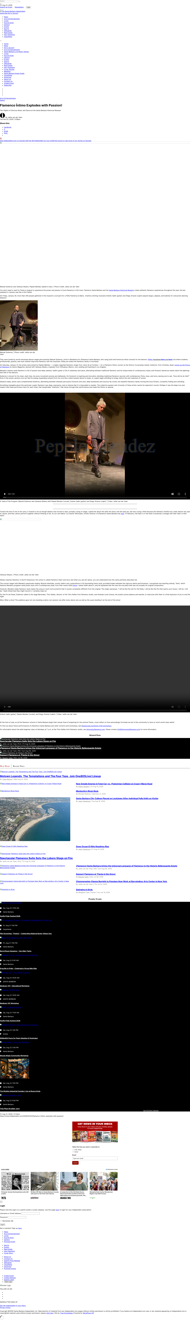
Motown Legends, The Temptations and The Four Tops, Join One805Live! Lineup (50, 776)
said (122, 514)
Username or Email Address (10, 1213)
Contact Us (8, 81)
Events (6, 27)
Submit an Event (6, 7)
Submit (75, 1163)
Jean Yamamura (84, 801)
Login (28, 7)
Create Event (9, 83)
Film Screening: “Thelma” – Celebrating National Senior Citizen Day (26, 934)
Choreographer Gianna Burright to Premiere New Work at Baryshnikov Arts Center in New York (121, 881)
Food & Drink (9, 23)
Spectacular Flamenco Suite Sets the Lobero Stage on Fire (28, 741)
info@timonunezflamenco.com (128, 729)
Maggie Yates (7, 758)
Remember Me (7, 1221)
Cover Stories (9, 69)
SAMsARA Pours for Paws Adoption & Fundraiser (19, 1038)
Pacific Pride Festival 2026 (10, 916)
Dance (2, 100)
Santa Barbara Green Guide (14, 73)
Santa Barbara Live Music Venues (16, 52)
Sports (6, 29)
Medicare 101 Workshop (9, 1003)
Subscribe (4, 13)
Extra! (76, 1152)
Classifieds (8, 37)
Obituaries (8, 31)
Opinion (7, 25)
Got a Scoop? (13, 13)
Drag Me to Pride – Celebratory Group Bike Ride (18, 968)
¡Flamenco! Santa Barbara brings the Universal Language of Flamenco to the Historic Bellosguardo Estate (50, 748)
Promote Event (9, 1242)
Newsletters (19, 7)
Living (6, 21)
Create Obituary (10, 1278)
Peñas (150, 359)
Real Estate (8, 33)
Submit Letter (9, 1280)
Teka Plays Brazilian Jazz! (10, 1109)
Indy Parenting (9, 35)
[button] (15, 1186)
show (75, 585)
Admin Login (8, 1282)
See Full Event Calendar (151, 1110)
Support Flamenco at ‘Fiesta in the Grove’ (20, 755)
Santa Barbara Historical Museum (121, 290)
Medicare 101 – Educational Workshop (14, 986)
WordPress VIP (88, 1313)
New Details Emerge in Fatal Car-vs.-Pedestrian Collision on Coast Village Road (114, 784)
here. (20, 1228)
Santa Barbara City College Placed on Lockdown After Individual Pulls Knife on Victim (117, 798)
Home (6, 44)
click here (49, 1313)
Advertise (7, 77)
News (6, 17)
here (57, 1210)
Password (3, 1217)
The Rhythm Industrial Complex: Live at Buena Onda (20, 1091)
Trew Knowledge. (66, 1313)
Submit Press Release (12, 1261)
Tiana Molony (7, 779)
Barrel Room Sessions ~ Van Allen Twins (15, 951)
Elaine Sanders (83, 787)
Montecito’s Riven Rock (87, 791)
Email (74, 1155)
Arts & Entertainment (12, 19)
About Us (7, 79)
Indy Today (78, 1149)
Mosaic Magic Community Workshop (14, 1056)
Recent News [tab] (19, 766)
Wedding (7, 71)
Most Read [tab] (5, 766)
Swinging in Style (84, 889)
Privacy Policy (5, 1308)
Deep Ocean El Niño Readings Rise (92, 846)
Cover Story (8, 1253)
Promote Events (10, 1269)
